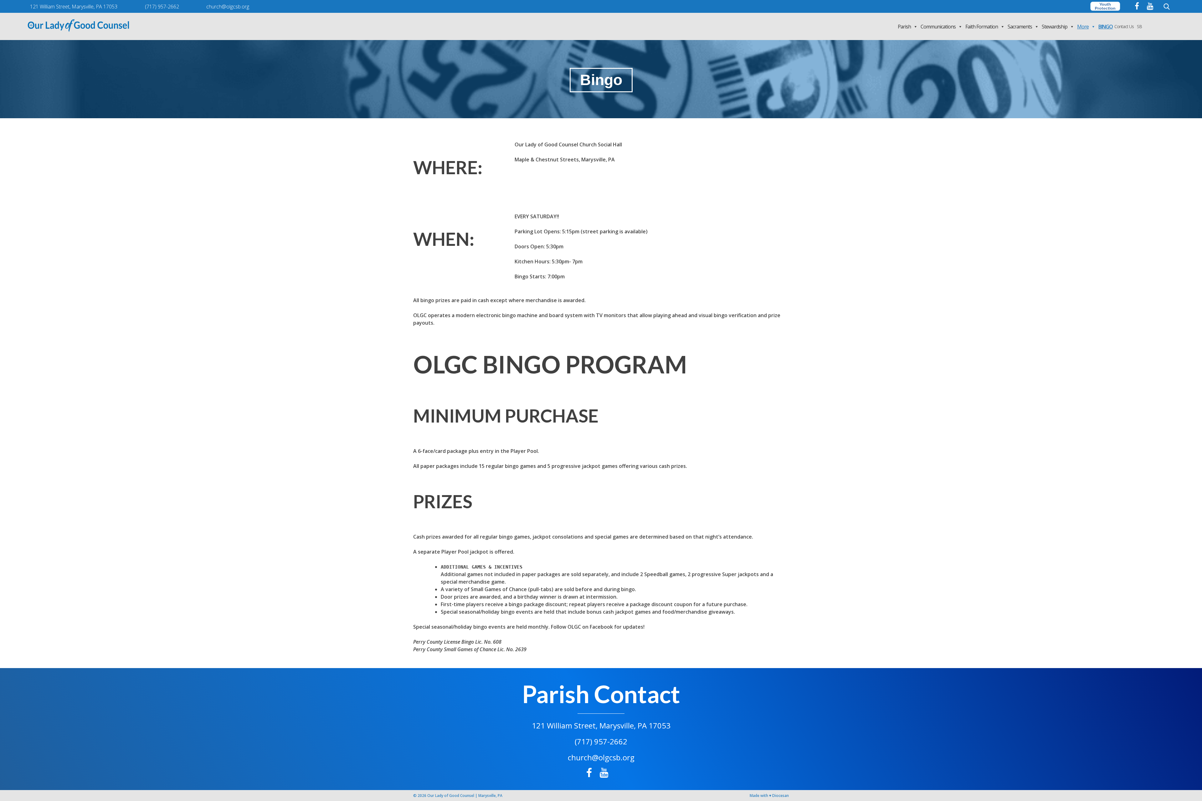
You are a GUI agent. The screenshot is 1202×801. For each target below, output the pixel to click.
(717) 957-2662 (601, 741)
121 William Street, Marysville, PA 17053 (601, 725)
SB (1139, 26)
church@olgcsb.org (601, 757)
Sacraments (1020, 26)
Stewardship (1054, 26)
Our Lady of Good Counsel (450, 795)
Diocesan (780, 795)
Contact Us (1124, 26)
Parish (904, 26)
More (1083, 26)
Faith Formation (981, 26)
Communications (938, 26)
